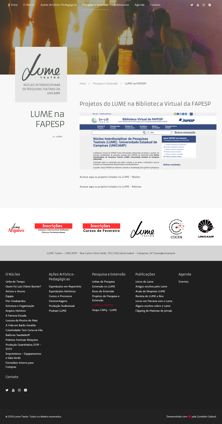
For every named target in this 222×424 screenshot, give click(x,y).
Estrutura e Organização (20, 306)
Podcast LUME (57, 310)
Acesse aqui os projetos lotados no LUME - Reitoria (110, 186)
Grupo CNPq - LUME (104, 310)
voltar (59, 136)
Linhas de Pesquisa (103, 281)
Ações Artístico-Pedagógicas (59, 4)
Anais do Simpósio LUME (150, 291)
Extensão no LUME (103, 286)
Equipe (10, 296)
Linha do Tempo (15, 281)
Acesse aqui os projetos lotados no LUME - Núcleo (110, 177)
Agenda (139, 4)
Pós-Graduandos (16, 301)
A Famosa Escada (16, 315)
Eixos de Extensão (103, 291)
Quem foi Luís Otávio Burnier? (23, 286)
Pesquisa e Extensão (95, 4)
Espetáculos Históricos (62, 291)
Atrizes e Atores (15, 291)
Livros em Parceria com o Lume (153, 301)
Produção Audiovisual (62, 306)
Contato (155, 4)
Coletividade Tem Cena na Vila (24, 330)
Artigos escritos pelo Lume (151, 286)
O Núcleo (29, 4)
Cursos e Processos (60, 296)
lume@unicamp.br (165, 253)
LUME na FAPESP (102, 305)
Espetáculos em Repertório (65, 286)
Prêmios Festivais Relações (22, 339)
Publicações (121, 4)
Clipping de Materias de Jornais (153, 310)
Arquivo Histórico (16, 310)
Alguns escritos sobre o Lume (152, 306)
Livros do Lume (144, 281)
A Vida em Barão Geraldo (21, 325)
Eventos (184, 281)
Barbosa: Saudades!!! (18, 335)
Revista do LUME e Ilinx (149, 296)
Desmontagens (58, 301)
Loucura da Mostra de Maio (22, 320)
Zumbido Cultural (206, 416)
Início (14, 4)
